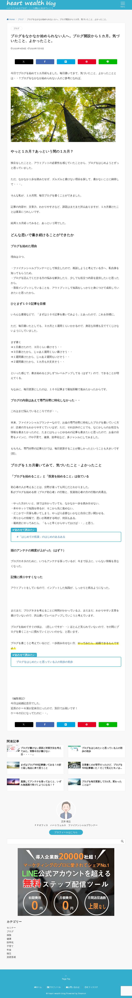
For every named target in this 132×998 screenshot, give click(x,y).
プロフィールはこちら (66, 832)
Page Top (66, 979)
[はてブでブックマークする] (66, 61)
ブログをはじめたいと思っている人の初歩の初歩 (44, 661)
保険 (9, 935)
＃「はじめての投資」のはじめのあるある (40, 536)
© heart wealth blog (56, 993)
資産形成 (11, 957)
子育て (10, 946)
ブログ (16, 28)
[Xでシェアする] (24, 61)
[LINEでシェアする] (108, 61)
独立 (9, 953)
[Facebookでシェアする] (45, 61)
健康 (9, 938)
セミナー (11, 927)
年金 (9, 949)
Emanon (82, 993)
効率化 (10, 942)
